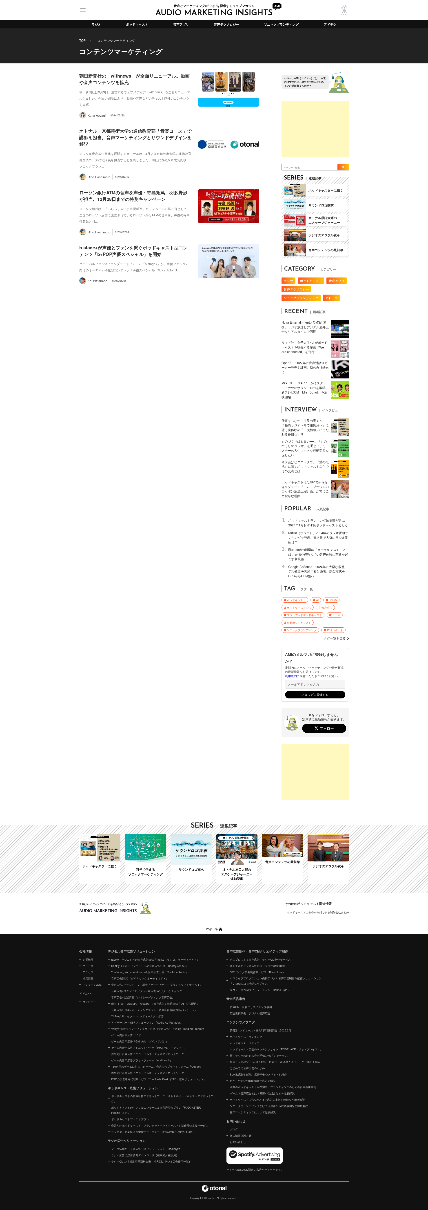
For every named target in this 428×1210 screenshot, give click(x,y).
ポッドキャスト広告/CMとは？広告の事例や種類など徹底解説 (267, 1099)
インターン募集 (92, 984)
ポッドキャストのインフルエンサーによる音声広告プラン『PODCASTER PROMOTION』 (156, 1110)
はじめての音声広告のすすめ (247, 1068)
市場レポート (335, 630)
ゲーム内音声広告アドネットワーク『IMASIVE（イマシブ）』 (149, 1047)
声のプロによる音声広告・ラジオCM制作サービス (260, 959)
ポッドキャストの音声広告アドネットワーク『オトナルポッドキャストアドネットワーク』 (163, 1098)
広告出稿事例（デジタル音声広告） (251, 1013)
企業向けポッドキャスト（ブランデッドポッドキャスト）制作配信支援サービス (159, 1125)
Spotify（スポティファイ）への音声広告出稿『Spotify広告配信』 (150, 966)
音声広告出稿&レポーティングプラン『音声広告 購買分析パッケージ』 (154, 1010)
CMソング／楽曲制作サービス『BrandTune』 (257, 972)
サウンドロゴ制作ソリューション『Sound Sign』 (260, 990)
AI (317, 600)
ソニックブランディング (281, 24)
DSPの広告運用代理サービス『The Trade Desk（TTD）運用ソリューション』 (158, 1079)
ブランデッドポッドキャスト (304, 615)
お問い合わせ (238, 1142)
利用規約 (291, 676)
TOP (82, 40)
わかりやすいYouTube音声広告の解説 (253, 1081)
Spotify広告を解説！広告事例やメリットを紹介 (258, 1074)
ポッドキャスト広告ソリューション (133, 1088)
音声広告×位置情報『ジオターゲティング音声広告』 (143, 997)
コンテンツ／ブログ (240, 1022)
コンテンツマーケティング (116, 40)
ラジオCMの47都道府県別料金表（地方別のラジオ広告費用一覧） (151, 1161)
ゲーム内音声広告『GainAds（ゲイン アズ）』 (139, 1041)
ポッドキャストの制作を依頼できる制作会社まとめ (318, 912)
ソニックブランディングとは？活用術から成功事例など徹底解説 (269, 1106)
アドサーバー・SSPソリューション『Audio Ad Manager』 (147, 1022)
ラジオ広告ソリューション (127, 1140)
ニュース (88, 966)
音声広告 (327, 607)
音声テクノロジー (226, 24)
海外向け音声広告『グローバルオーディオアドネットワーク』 (149, 1054)
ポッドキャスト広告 (299, 607)
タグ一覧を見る (335, 638)
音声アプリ (181, 24)
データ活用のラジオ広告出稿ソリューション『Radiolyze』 (147, 1149)
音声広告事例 (235, 998)
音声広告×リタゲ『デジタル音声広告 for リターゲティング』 (148, 991)
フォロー (326, 728)
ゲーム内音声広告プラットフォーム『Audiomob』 (141, 1060)
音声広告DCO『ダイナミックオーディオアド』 (140, 978)
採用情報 (88, 978)
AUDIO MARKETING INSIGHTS (214, 13)
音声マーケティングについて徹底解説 (253, 1112)
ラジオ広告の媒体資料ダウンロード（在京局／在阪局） (145, 1155)
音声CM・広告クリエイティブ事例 (251, 1007)
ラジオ (96, 24)
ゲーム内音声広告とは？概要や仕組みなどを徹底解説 (262, 1093)
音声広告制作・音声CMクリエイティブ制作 (257, 951)
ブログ (234, 1129)
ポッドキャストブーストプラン (130, 1119)
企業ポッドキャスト (299, 622)
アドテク (330, 24)
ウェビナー (89, 1002)
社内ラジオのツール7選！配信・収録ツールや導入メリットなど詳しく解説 (275, 1062)
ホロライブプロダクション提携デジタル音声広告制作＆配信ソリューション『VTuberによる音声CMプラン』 (276, 980)
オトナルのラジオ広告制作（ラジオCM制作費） (259, 966)
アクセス (88, 972)
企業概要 (88, 959)
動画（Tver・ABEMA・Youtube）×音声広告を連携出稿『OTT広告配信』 (155, 1003)
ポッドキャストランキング (246, 1036)
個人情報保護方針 (240, 1135)
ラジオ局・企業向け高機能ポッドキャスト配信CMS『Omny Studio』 (153, 1132)
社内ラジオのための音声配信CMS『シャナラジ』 (260, 1055)
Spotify (333, 600)
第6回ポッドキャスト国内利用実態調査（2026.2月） (262, 1030)
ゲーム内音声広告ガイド (126, 1035)
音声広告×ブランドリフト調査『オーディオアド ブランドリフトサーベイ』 (156, 984)
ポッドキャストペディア (244, 1043)
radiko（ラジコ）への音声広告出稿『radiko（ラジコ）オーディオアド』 (155, 959)
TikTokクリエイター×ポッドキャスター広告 (137, 1016)
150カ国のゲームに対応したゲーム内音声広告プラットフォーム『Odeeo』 (156, 1066)
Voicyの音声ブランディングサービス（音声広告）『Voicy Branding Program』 (159, 1029)
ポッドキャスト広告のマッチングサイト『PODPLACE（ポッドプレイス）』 (276, 1049)
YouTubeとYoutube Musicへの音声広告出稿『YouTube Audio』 (149, 972)
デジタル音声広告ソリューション (131, 951)
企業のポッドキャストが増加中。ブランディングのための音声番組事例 (273, 1087)
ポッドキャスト (137, 24)
